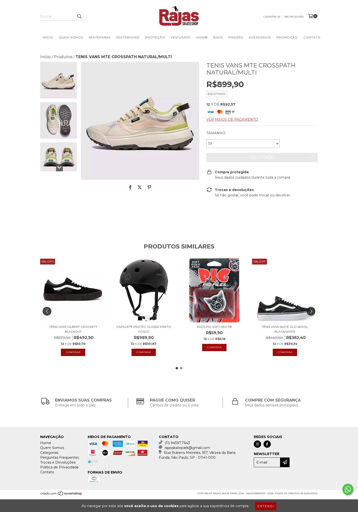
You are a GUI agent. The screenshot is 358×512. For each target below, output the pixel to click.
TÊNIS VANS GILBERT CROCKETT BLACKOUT (73, 329)
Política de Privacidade (59, 467)
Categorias (49, 452)
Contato (311, 37)
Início (48, 37)
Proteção (155, 37)
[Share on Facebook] (130, 187)
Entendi (265, 506)
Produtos (63, 57)
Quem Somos (71, 37)
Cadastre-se (272, 16)
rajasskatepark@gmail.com (187, 448)
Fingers (235, 37)
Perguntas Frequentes (59, 457)
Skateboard (128, 37)
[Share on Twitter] (139, 187)
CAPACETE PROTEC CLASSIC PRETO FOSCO (143, 329)
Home (45, 443)
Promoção (287, 37)
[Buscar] (79, 16)
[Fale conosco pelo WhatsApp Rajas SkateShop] (347, 489)
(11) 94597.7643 (177, 443)
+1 (147, 318)
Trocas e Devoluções (57, 462)
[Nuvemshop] (61, 494)
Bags (218, 37)
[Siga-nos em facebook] (267, 444)
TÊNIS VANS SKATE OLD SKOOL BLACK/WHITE (285, 329)
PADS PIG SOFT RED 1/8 (214, 327)
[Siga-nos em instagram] (257, 444)
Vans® (202, 37)
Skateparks (100, 37)
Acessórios (260, 37)
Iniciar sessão (294, 16)
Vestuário (180, 37)
